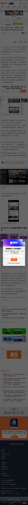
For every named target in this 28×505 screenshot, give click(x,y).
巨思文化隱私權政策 (16, 263)
